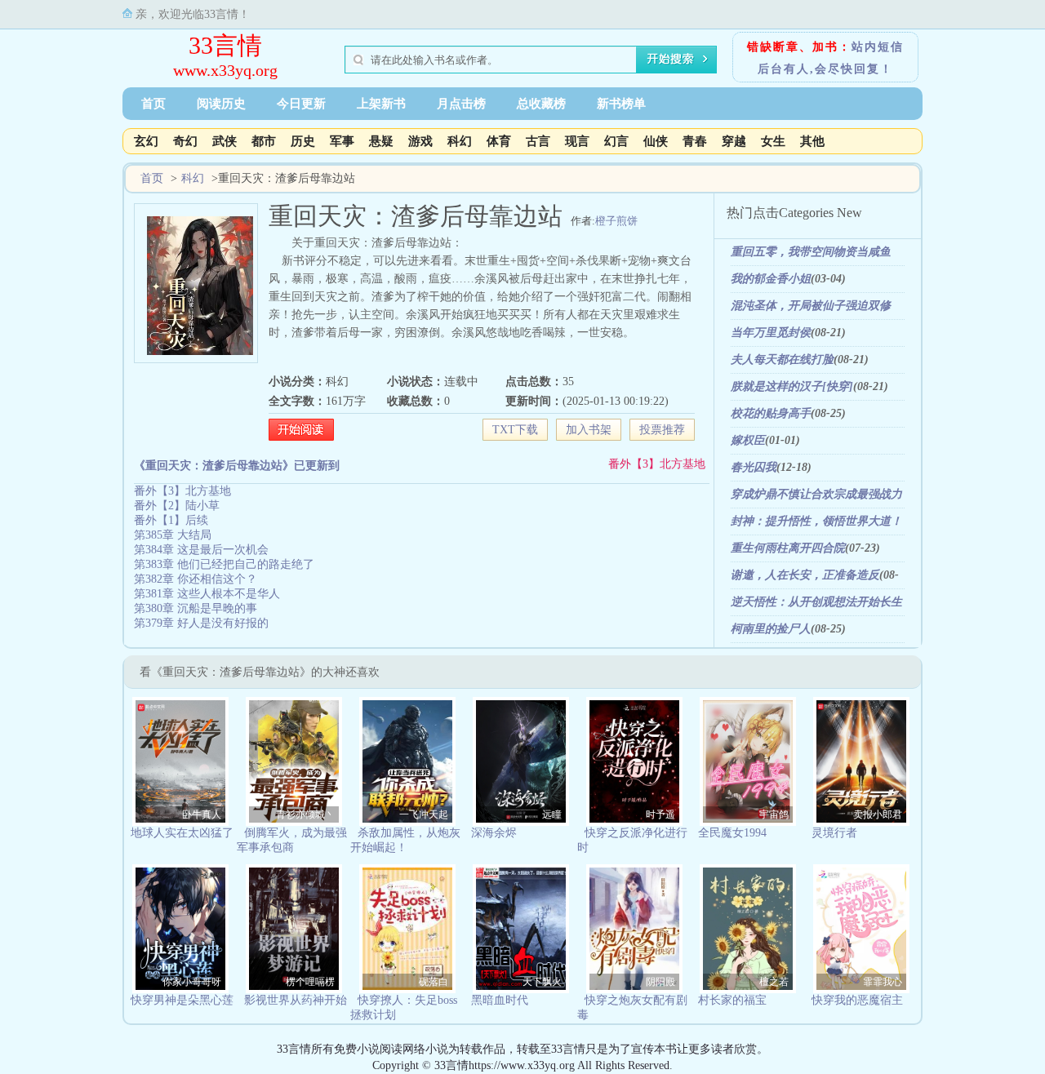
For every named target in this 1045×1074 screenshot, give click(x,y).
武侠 (224, 141)
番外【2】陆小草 (177, 505)
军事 (342, 141)
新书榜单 (621, 103)
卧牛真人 (201, 814)
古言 (538, 141)
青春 (695, 141)
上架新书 (381, 103)
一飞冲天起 (423, 814)
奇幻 (185, 141)
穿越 (734, 141)
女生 (773, 141)
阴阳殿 (660, 981)
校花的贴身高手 (771, 413)
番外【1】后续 (171, 520)
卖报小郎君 (877, 814)
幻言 (616, 141)
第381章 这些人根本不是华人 (207, 594)
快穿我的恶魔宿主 (857, 1000)
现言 (577, 141)
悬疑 (381, 141)
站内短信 (878, 47)
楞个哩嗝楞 (310, 981)
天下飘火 (542, 981)
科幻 (459, 141)
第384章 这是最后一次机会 (201, 550)
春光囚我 (753, 467)
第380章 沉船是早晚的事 (195, 608)
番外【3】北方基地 (656, 464)
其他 (812, 141)
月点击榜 (461, 103)
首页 (153, 103)
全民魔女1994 (732, 833)
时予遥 (660, 814)
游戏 (420, 141)
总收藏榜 (541, 103)
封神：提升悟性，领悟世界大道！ (816, 521)
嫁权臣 (748, 440)
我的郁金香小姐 (771, 279)
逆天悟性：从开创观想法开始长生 (816, 602)
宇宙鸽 (774, 814)
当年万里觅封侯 (771, 332)
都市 (263, 141)
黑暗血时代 (499, 1000)
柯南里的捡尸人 (771, 629)
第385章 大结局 (172, 535)
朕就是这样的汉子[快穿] (792, 386)
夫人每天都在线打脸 (782, 359)
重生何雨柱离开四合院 (788, 548)
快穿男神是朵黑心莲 (182, 1000)
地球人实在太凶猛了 (182, 833)
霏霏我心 (882, 981)
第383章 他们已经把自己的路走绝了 (224, 564)
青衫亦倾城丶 (305, 814)
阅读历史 (221, 103)
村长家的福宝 (732, 1000)
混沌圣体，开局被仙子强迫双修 (811, 306)
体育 (499, 141)
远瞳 (552, 814)
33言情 (225, 45)
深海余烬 (494, 833)
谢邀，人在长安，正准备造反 (805, 575)
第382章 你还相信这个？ (195, 579)
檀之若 (774, 981)
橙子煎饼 (616, 221)
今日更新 (301, 103)
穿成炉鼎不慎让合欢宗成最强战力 (816, 494)
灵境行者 (834, 833)
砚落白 (433, 981)
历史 (303, 141)
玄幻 (146, 141)
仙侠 (655, 141)
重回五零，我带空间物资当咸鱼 (811, 252)
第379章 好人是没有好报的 (201, 623)
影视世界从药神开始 (295, 1000)
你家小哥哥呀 (191, 981)
